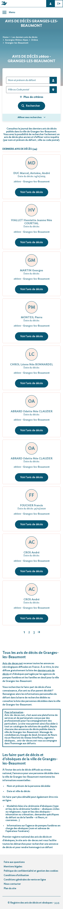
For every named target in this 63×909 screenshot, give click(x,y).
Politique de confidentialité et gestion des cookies (31, 871)
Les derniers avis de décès (24, 37)
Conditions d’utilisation (16, 875)
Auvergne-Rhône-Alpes (16, 40)
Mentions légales (13, 866)
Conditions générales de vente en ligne (25, 879)
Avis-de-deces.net (12, 663)
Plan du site (10, 888)
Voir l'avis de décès (31, 192)
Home (6, 37)
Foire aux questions (14, 862)
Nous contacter (12, 884)
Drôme (34, 40)
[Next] (39, 632)
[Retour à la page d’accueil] (3, 5)
